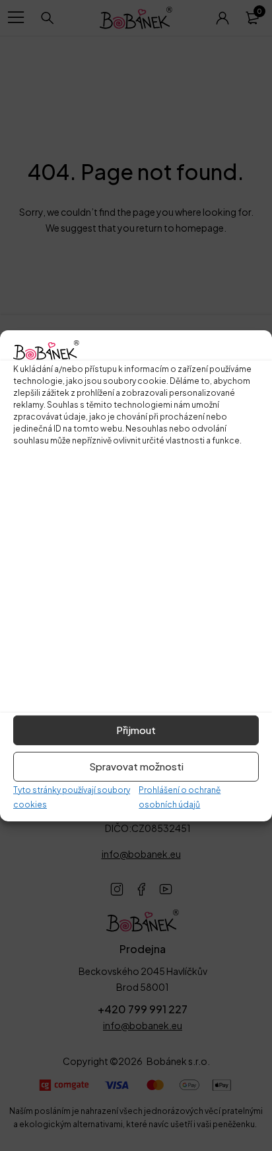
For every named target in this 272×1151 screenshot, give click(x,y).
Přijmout (136, 729)
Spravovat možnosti (136, 766)
